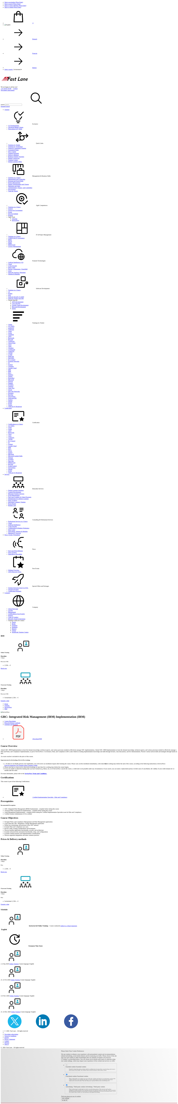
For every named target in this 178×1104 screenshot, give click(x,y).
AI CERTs (11, 326)
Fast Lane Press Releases (15, 551)
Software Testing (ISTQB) (16, 298)
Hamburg (14, 627)
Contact (15, 88)
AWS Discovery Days (14, 572)
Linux (10, 271)
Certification (8, 408)
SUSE (10, 403)
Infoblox (10, 375)
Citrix (9, 346)
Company (7, 593)
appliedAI (11, 328)
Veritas (10, 405)
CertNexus (11, 341)
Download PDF (37, 739)
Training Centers (13, 160)
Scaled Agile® (12, 466)
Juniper (10, 376)
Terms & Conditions (10, 1036)
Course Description (10, 721)
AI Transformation (13, 125)
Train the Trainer (13, 191)
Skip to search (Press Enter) (12, 4)
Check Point (11, 343)
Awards (10, 610)
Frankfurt (14, 625)
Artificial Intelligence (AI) (15, 262)
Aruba (10, 333)
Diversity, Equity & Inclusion (16, 619)
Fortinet (10, 365)
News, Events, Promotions (12, 535)
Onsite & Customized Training (17, 148)
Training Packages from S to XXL (18, 588)
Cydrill (10, 354)
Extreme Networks (13, 361)
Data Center (11, 267)
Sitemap (6, 1042)
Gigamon (11, 366)
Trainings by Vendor (14, 145)
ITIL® (10, 241)
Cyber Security (12, 266)
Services (6, 474)
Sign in (6, 1044)
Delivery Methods (13, 155)
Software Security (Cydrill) (16, 297)
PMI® (10, 243)
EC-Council (11, 360)
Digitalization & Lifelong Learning (18, 499)
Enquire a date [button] (5, 701)
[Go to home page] (15, 85)
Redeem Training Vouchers (16, 156)
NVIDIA (11, 385)
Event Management (14, 495)
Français (34, 53)
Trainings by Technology (15, 146)
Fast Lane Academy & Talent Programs (19, 497)
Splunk (10, 401)
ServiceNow (15, 220)
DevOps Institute (13, 214)
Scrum (10, 212)
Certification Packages (14, 591)
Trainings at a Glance (14, 177)
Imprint (6, 1037)
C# (9, 292)
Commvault (11, 349)
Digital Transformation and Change (18, 184)
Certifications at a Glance (15, 424)
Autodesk (11, 334)
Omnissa (10, 386)
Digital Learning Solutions (16, 490)
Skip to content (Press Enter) (12, 7)
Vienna (14, 630)
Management (12, 612)
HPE (9, 370)
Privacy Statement (9, 1039)
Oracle (10, 390)
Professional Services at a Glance (18, 521)
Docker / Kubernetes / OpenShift (17, 269)
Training (6, 109)
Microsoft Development (19, 307)
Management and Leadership (16, 179)
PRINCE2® (11, 245)
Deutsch (34, 39)
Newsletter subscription (7, 90)
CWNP (10, 353)
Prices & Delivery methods (12, 723)
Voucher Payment (13, 589)
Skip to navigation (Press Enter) (13, 2)
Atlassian (14, 219)
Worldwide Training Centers (20, 632)
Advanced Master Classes (15, 127)
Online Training (14, 964)
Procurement (12, 189)
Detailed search (5, 106)
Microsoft (11, 380)
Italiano (34, 68)
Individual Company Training (16, 502)
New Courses (12, 151)
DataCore (11, 356)
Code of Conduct (13, 617)
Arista (10, 331)
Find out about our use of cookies (71, 1096)
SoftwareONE (12, 398)
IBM (9, 371)
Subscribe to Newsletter (15, 554)
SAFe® (10, 209)
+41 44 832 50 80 (6, 88)
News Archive (12, 552)
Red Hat (10, 395)
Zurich (14, 622)
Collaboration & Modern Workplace (18, 528)
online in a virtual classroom (68, 926)
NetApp (10, 381)
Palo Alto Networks (14, 391)
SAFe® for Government (15, 210)
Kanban (10, 215)
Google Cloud (12, 368)
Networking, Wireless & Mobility (18, 531)
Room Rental (12, 504)
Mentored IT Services (14, 533)
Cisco (9, 344)
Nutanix (10, 383)
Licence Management (14, 246)
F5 (9, 363)
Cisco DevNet (16, 303)
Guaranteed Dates (13, 150)
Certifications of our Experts (16, 614)
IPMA (10, 240)
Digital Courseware (14, 158)
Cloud (10, 264)
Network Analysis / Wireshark (17, 272)
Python (10, 293)
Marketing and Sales (14, 186)
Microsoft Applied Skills (15, 456)
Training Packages (13, 153)
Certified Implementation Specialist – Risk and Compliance (49, 797)
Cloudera (11, 348)
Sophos (10, 400)
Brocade (10, 339)
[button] (18, 69)
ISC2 (9, 373)
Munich (14, 629)
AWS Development (17, 302)
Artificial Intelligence (14, 525)
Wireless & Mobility (14, 274)
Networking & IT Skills (15, 129)
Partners (10, 615)
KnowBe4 (11, 378)
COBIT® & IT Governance (16, 238)
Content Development (14, 492)
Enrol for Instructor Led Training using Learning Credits (20, 765)
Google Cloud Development (20, 305)
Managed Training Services (16, 494)
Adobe (10, 324)
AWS (9, 336)
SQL (9, 295)
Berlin (13, 624)
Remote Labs (12, 505)
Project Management (14, 183)
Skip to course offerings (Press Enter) (15, 5)
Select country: (8, 69)
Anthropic (11, 329)
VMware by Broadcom (15, 406)
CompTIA (11, 351)
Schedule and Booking (11, 724)
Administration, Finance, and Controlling (20, 188)
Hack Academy (12, 500)
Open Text (11, 388)
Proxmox (11, 393)
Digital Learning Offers (15, 161)
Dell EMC (11, 358)
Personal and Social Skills (15, 181)
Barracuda (11, 338)
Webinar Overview (13, 570)
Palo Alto (11, 461)
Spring (14, 308)
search (2, 104)
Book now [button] (4, 668)
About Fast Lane (13, 609)
